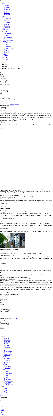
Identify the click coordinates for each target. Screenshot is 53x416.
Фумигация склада (6, 387)
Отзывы (4, 335)
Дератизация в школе (7, 50)
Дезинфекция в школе (7, 376)
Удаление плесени (6, 20)
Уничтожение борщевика (7, 33)
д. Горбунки (2, 409)
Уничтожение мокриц (7, 9)
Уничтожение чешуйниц (7, 14)
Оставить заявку (2, 101)
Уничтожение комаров (7, 8)
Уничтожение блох (6, 4)
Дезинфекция (4, 16)
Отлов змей (5, 359)
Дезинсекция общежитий (7, 39)
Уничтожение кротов (7, 25)
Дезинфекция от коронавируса (8, 18)
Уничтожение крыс (6, 24)
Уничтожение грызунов (7, 26)
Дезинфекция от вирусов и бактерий (8, 350)
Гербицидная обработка (7, 32)
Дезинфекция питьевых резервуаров (8, 48)
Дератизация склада (6, 52)
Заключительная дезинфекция (8, 21)
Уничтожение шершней (7, 15)
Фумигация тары (6, 55)
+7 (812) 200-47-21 (2, 395)
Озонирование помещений (7, 34)
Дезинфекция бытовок (7, 374)
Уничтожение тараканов (7, 346)
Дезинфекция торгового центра (8, 47)
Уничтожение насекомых (7, 348)
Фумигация (4, 54)
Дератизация (4, 23)
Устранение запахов (6, 361)
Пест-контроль (6, 59)
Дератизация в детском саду (7, 49)
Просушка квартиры (6, 363)
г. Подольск (2, 412)
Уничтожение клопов (7, 7)
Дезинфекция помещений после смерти (9, 19)
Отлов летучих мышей (7, 27)
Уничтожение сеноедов (7, 13)
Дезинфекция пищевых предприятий (8, 45)
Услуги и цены (3, 3)
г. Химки (2, 413)
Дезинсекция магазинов (7, 38)
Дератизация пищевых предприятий (8, 51)
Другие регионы (3, 414)
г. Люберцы (2, 410)
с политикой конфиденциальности (14, 104)
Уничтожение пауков (7, 12)
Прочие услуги (5, 31)
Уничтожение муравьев (7, 10)
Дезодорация (4, 28)
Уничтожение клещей (7, 6)
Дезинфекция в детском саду (7, 42)
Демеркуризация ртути (7, 35)
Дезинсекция (4, 36)
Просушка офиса (6, 389)
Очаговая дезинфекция (7, 22)
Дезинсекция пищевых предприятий (8, 40)
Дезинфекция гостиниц (7, 44)
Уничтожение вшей (6, 5)
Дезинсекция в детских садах (8, 37)
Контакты (2, 60)
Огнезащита (5, 391)
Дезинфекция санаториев (7, 46)
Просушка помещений (5, 29)
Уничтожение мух (6, 11)
